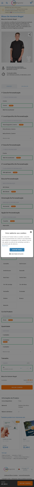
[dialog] (17, 243)
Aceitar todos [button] (17, 249)
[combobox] (31, 232)
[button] (17, 254)
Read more (5, 246)
